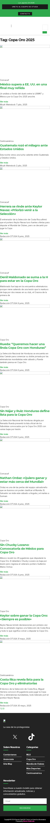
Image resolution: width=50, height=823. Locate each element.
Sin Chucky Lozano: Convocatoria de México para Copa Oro (22, 548)
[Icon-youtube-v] (39, 736)
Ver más (4, 101)
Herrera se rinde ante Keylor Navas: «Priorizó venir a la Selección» (21, 210)
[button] (40, 26)
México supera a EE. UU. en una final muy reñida (23, 86)
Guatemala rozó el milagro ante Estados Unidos (24, 147)
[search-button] (44, 32)
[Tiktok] (31, 736)
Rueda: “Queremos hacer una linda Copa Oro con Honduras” (23, 346)
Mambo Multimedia (28, 821)
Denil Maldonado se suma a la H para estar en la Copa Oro (24, 279)
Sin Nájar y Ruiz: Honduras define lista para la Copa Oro (24, 413)
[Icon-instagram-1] (23, 736)
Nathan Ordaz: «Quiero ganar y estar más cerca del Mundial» (23, 479)
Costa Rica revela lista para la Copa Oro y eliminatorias (21, 681)
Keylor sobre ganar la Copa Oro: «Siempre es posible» (24, 617)
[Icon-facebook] (6, 736)
